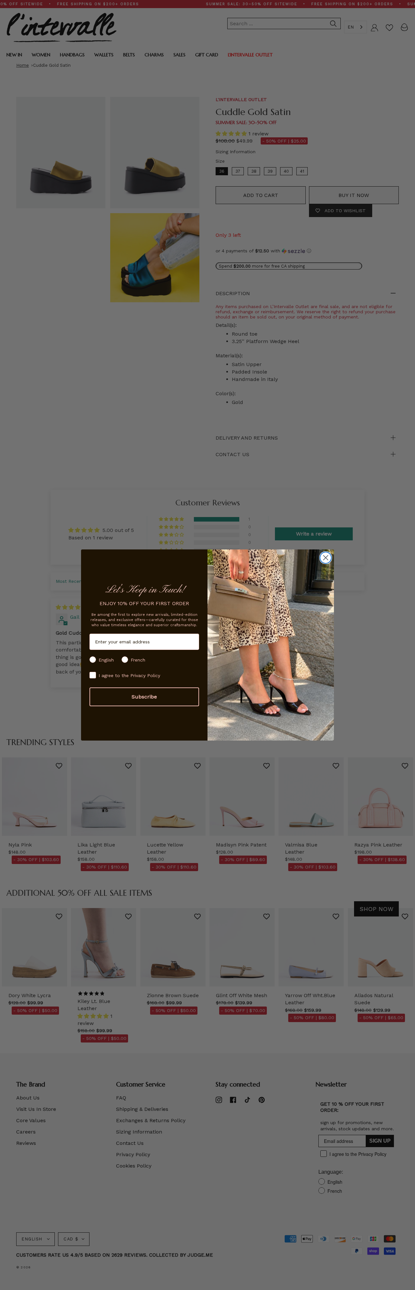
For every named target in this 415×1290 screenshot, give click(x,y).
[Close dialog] (325, 557)
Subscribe (144, 697)
